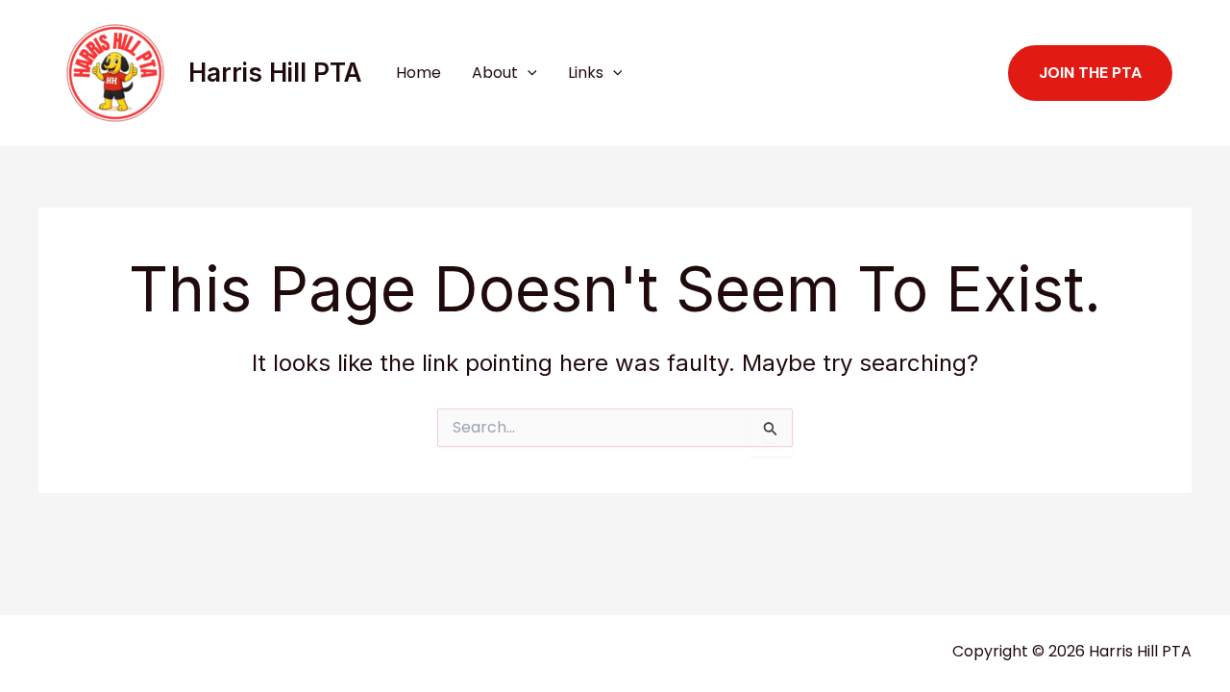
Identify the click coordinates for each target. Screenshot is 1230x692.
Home (418, 73)
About (495, 73)
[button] (527, 73)
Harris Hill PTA (274, 72)
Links (585, 73)
